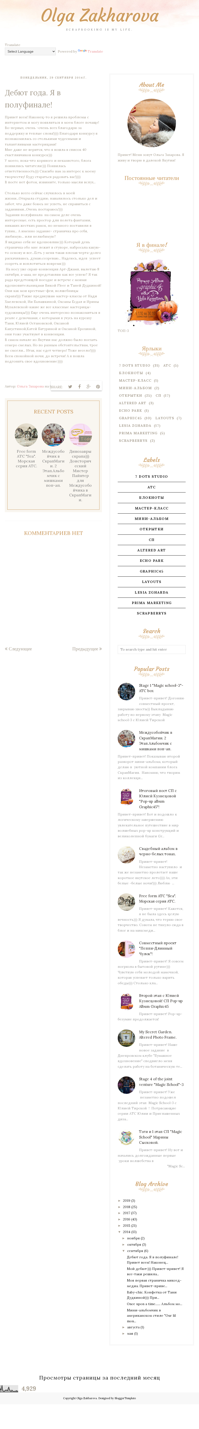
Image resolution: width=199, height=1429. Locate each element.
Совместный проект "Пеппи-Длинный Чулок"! (157, 948)
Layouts (164, 418)
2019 (126, 1200)
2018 (126, 1207)
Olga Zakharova (100, 15)
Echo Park (130, 410)
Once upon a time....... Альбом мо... (154, 1304)
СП (158, 395)
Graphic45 (130, 418)
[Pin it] (98, 387)
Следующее (20, 649)
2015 (126, 1225)
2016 (126, 1219)
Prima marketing (138, 433)
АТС (167, 365)
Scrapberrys (133, 440)
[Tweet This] (70, 387)
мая (130, 1333)
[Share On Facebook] (79, 387)
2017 (126, 1213)
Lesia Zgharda (135, 425)
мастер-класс (135, 380)
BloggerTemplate (125, 1398)
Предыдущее (85, 649)
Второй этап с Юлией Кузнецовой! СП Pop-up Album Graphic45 (161, 1001)
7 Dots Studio (134, 365)
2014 (126, 1232)
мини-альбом (135, 388)
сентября (135, 1251)
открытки (130, 395)
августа (133, 1327)
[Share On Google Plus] (88, 387)
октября (134, 1244)
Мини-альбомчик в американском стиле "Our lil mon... (151, 1315)
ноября (133, 1238)
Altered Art (132, 403)
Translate (95, 51)
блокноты (131, 373)
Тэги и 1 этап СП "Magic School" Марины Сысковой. (160, 1137)
